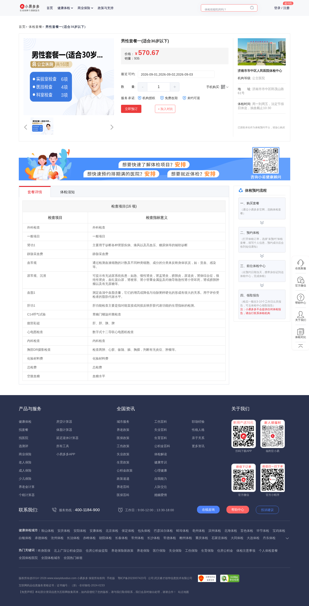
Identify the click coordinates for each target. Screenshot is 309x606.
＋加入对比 (165, 109)
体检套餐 (35, 27)
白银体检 (25, 538)
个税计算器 (27, 495)
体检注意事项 (245, 550)
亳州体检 (198, 530)
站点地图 (183, 592)
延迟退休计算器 (67, 438)
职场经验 (198, 421)
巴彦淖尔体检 (163, 530)
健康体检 (63, 8)
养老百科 (123, 487)
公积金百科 (162, 446)
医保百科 (123, 495)
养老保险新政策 (122, 550)
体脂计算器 (64, 430)
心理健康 (160, 470)
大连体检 (253, 538)
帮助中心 (237, 509)
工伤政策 (123, 446)
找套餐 (23, 430)
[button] (26, 127)
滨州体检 (214, 530)
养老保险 (143, 550)
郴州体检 (185, 538)
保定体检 (128, 530)
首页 (50, 8)
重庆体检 (201, 538)
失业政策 (123, 454)
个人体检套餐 (268, 550)
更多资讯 (198, 446)
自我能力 (160, 478)
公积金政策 (125, 470)
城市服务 (123, 421)
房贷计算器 (64, 421)
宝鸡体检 (279, 530)
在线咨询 (208, 509)
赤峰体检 (89, 538)
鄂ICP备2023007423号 (132, 578)
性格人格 (198, 430)
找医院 (23, 438)
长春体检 (121, 538)
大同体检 (237, 538)
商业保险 (84, 8)
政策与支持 (106, 8)
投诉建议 (267, 510)
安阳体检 (80, 530)
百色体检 (246, 530)
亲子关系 (198, 438)
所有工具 (62, 446)
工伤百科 (160, 421)
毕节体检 (263, 530)
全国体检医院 (28, 558)
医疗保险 (159, 550)
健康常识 (160, 462)
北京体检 (112, 530)
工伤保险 (191, 550)
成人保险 (25, 470)
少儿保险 (25, 478)
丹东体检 (269, 538)
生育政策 (123, 462)
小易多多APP (65, 454)
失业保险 (175, 550)
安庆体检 (63, 530)
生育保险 (207, 550)
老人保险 (25, 462)
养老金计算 (27, 487)
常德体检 (169, 538)
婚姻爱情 (160, 495)
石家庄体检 (219, 538)
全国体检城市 (50, 558)
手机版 (111, 578)
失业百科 (160, 430)
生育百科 (160, 438)
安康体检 (96, 530)
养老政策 (123, 430)
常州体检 (137, 538)
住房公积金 (225, 550)
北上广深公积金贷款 (68, 550)
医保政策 (123, 438)
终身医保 (44, 550)
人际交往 (160, 487)
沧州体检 (57, 538)
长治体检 (73, 538)
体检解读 (160, 454)
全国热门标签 (73, 558)
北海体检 (230, 530)
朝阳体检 (105, 538)
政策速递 (123, 478)
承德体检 (41, 538)
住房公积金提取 (97, 550)
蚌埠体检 (182, 530)
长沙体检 (153, 538)
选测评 (23, 446)
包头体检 (144, 530)
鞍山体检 (47, 530)
